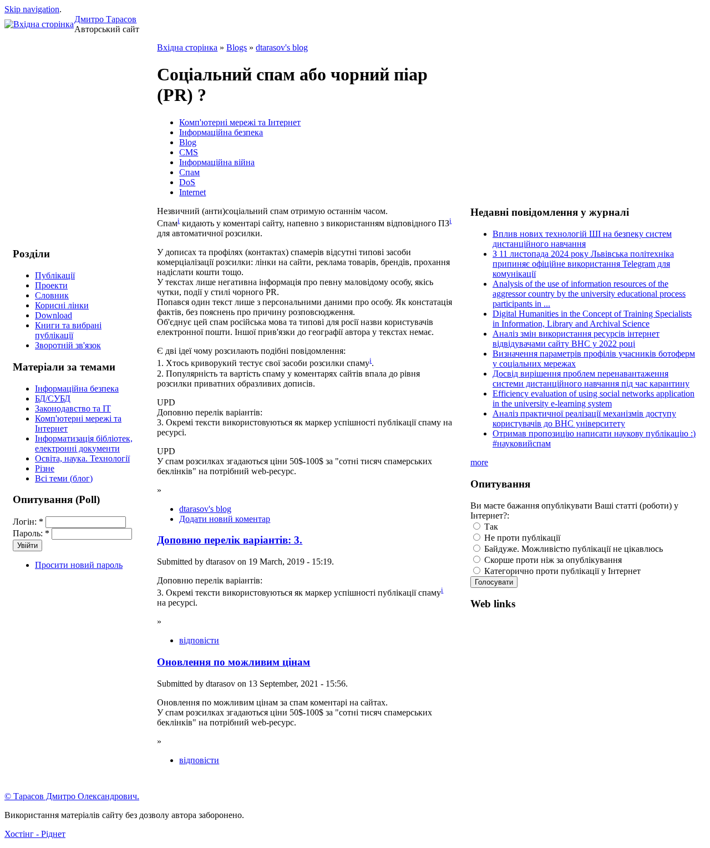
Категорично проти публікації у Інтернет (561, 571)
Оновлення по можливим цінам (233, 662)
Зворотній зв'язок (68, 345)
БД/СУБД (52, 398)
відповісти (199, 640)
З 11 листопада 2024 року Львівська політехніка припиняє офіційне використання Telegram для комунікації (583, 263)
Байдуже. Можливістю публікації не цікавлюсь (572, 549)
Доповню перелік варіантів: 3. (229, 540)
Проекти (51, 285)
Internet (192, 192)
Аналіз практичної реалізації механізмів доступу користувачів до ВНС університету (584, 418)
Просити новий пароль (79, 565)
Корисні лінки (62, 305)
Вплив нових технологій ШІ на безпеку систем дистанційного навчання (582, 238)
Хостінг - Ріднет (34, 834)
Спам (189, 172)
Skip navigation (31, 9)
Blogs (236, 47)
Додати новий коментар (224, 519)
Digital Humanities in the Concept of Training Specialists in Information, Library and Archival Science (592, 318)
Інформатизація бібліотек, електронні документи (84, 443)
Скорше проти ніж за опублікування (552, 560)
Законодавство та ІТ (73, 408)
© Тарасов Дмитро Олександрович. (71, 796)
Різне (44, 468)
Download (53, 315)
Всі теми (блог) (64, 478)
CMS (188, 152)
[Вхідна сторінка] (39, 24)
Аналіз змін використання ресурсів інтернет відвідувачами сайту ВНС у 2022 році (576, 338)
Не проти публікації (521, 537)
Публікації (55, 275)
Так (490, 526)
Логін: (28, 521)
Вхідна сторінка (187, 47)
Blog (187, 142)
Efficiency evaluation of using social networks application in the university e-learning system (593, 398)
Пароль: (31, 533)
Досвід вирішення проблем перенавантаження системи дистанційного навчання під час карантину (591, 378)
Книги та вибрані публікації (68, 330)
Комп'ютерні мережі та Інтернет (240, 122)
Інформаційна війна (217, 162)
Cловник (52, 295)
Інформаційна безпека (77, 388)
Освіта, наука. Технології (82, 458)
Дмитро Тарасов (105, 19)
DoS (187, 182)
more (479, 462)
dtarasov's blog (282, 47)
